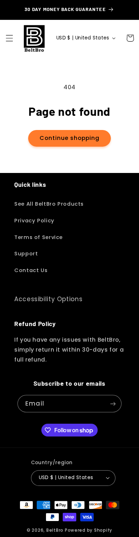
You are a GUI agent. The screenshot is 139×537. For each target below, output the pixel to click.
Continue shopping (70, 138)
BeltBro (54, 530)
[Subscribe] (112, 403)
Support (26, 253)
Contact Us (30, 270)
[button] (9, 38)
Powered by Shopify (88, 530)
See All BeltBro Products (49, 203)
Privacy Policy (34, 220)
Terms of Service (38, 237)
